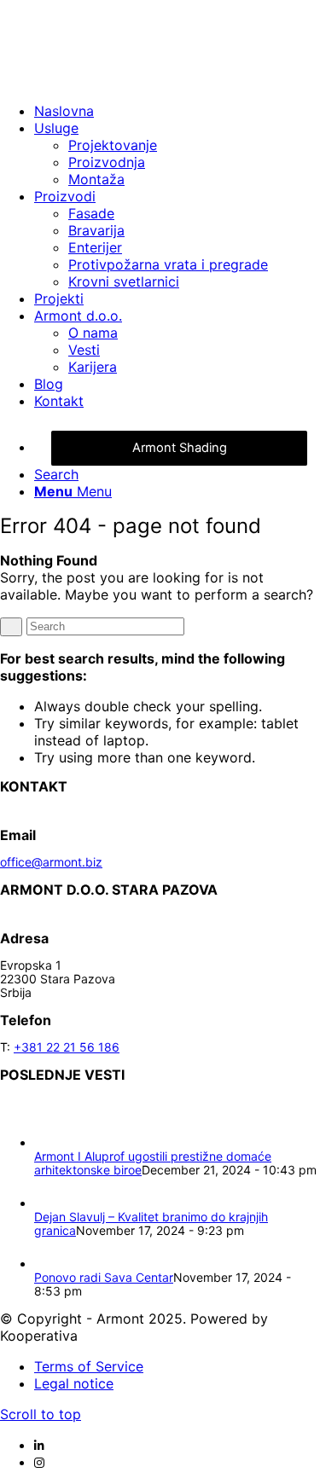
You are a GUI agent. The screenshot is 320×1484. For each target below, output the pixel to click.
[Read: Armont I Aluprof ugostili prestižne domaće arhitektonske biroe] (49, 1142)
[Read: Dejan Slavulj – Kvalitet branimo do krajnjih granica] (49, 1203)
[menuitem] (177, 110)
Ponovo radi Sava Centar (103, 1277)
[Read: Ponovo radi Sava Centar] (49, 1263)
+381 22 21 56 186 (66, 1047)
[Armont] (128, 80)
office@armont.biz (51, 862)
